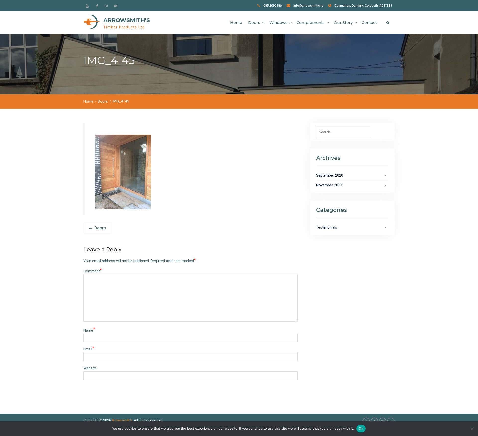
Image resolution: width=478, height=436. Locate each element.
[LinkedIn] (115, 6)
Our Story (343, 22)
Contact (369, 22)
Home (236, 22)
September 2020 (329, 175)
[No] (471, 428)
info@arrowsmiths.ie (308, 5)
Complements (311, 22)
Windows (278, 22)
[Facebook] (96, 6)
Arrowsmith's (126, 20)
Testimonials (326, 227)
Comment (92, 270)
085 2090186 (272, 5)
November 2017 (329, 185)
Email (88, 348)
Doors (254, 22)
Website (90, 368)
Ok (361, 428)
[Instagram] (106, 6)
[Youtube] (87, 6)
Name (89, 330)
